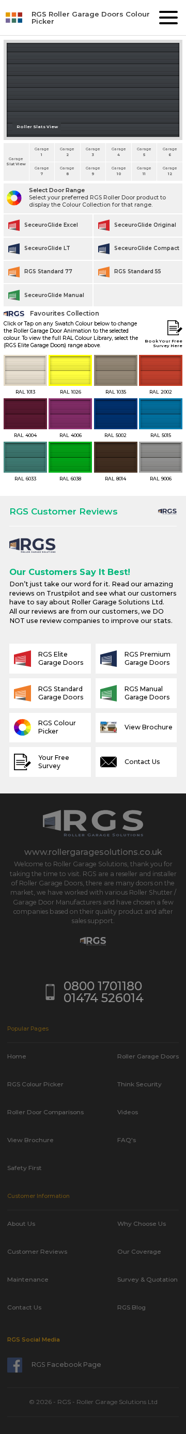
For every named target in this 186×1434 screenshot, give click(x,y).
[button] (168, 17)
